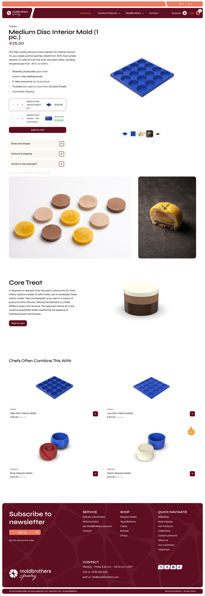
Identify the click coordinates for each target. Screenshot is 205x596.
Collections (164, 530)
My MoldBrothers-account (97, 526)
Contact (153, 13)
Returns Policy (91, 521)
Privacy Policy (190, 591)
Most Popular (165, 521)
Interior (13, 409)
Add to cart (37, 129)
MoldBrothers (133, 13)
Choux (123, 535)
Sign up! (22, 532)
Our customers (166, 544)
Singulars (14, 469)
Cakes (123, 526)
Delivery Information (94, 516)
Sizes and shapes (20, 143)
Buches (124, 530)
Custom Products (107, 13)
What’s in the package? (24, 163)
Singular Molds (128, 516)
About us (163, 540)
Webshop (85, 13)
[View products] (95, 413)
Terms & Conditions (173, 591)
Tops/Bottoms (128, 521)
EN (180, 3)
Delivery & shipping (21, 153)
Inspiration (164, 549)
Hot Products (165, 526)
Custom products (167, 535)
